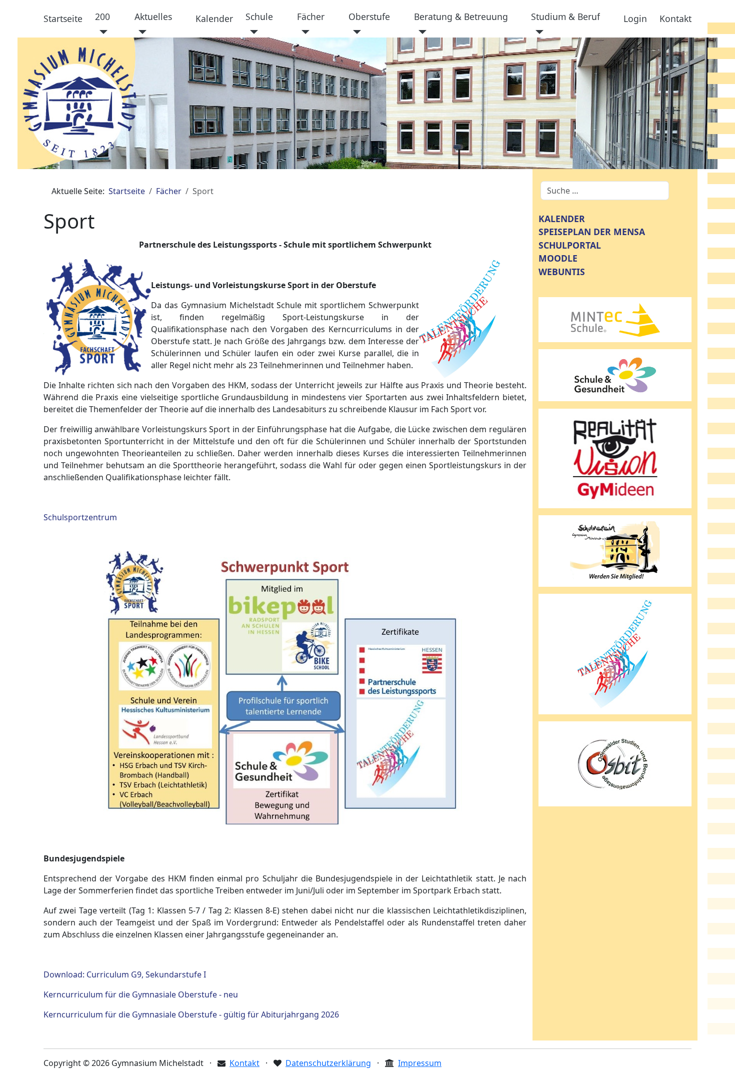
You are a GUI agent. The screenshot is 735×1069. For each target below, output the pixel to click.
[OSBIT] (615, 762)
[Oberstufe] (354, 32)
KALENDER (561, 219)
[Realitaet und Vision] (615, 457)
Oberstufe (369, 17)
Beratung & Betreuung (461, 17)
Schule (259, 17)
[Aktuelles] (140, 32)
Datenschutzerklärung (328, 1062)
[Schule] (252, 32)
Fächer (310, 17)
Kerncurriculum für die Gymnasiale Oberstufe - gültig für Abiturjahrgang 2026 (191, 1014)
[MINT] (615, 318)
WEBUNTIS (561, 272)
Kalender (214, 19)
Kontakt (676, 19)
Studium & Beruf (565, 17)
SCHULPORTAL (569, 245)
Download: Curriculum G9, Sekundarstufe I (125, 974)
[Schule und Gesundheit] (615, 374)
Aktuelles (153, 17)
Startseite (63, 19)
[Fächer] (303, 32)
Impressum (420, 1062)
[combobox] (604, 190)
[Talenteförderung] (615, 653)
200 (102, 17)
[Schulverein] (615, 550)
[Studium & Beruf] (537, 32)
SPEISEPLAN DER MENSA (591, 232)
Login (635, 19)
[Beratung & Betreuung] (420, 32)
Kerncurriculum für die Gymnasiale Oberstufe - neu (141, 994)
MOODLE (558, 258)
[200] (101, 32)
